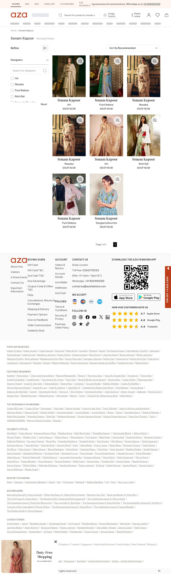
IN (159, 570)
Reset (44, 104)
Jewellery (49, 4)
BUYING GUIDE (36, 259)
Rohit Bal (20, 96)
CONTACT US (80, 259)
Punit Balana (22, 90)
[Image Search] (80, 61)
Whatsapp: (88, 281)
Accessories (67, 4)
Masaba (19, 84)
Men (27, 4)
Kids (37, 4)
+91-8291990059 (151, 4)
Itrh (17, 78)
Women (16, 4)
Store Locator (80, 264)
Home (14, 30)
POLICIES (60, 301)
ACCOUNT (61, 259)
